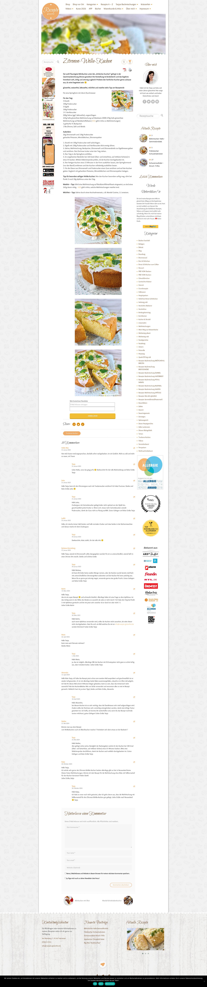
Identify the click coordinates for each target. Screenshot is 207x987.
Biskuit (141, 247)
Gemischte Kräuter (145, 282)
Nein (101, 984)
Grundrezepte (143, 288)
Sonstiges (142, 417)
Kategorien (91, 4)
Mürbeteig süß (144, 337)
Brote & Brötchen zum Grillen (149, 264)
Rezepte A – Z (107, 4)
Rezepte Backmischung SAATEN (149, 389)
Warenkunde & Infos (112, 8)
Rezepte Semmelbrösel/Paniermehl (150, 399)
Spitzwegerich (143, 420)
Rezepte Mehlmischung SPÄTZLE (150, 393)
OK (95, 984)
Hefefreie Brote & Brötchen (148, 299)
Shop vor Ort (78, 4)
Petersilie (142, 350)
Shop (68, 4)
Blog (140, 251)
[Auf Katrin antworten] (134, 589)
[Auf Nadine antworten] (134, 721)
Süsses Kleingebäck (145, 430)
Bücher (98, 8)
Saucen (141, 410)
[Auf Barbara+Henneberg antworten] (134, 548)
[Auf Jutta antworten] (134, 481)
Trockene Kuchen (72, 433)
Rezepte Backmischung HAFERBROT (151, 376)
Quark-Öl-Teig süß (145, 357)
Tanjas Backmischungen (126, 4)
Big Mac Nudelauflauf (92, 943)
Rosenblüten (143, 403)
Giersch (141, 285)
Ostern (141, 347)
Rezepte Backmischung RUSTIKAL (150, 386)
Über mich (130, 8)
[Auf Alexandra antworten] (134, 673)
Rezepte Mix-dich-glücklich (148, 396)
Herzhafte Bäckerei (145, 306)
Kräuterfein (145, 4)
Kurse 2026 (81, 8)
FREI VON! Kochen (145, 275)
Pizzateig (142, 354)
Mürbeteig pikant (145, 333)
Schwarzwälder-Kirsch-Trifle (94, 935)
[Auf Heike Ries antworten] (134, 448)
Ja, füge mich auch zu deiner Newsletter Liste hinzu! (83, 878)
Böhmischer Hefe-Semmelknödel (96, 928)
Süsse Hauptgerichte (146, 423)
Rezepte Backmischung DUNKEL (150, 373)
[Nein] (204, 981)
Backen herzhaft (144, 240)
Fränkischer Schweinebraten (94, 932)
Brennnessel (143, 258)
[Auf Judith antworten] (134, 518)
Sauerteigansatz (144, 413)
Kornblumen (143, 316)
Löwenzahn (142, 323)
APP (90, 8)
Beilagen (141, 244)
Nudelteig (142, 343)
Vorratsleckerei (144, 444)
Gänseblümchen (144, 278)
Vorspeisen (142, 447)
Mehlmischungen (144, 326)
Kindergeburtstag (145, 312)
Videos (68, 8)
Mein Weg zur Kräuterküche (148, 330)
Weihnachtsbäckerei (146, 451)
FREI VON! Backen (145, 271)
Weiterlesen (110, 984)
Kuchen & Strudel (145, 319)
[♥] (102, 964)
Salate (141, 406)
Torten (141, 434)
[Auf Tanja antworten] (134, 464)
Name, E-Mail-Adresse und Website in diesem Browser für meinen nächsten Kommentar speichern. (98, 873)
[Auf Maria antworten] (134, 635)
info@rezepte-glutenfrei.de (124, 624)
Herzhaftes (142, 309)
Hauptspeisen (143, 295)
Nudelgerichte (143, 340)
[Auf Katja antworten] (134, 762)
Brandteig (142, 254)
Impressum (144, 8)
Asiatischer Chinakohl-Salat (94, 939)
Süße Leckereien (144, 427)
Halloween (142, 292)
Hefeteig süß (143, 302)
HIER (94, 121)
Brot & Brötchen (144, 261)
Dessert (141, 268)
